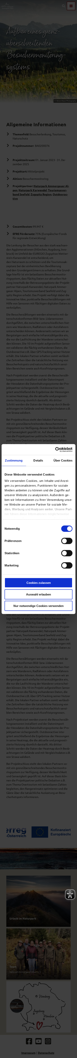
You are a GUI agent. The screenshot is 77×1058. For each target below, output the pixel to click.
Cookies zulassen (38, 582)
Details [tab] (38, 460)
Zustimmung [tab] (14, 460)
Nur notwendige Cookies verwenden (38, 606)
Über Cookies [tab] (63, 460)
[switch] (66, 541)
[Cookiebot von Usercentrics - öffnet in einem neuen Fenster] (55, 449)
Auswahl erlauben (38, 594)
